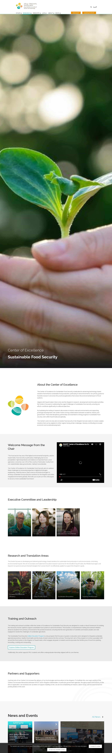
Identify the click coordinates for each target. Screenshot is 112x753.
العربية (95, 7)
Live (43, 13)
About (50, 13)
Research (26, 13)
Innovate (36, 13)
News (57, 13)
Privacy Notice (71, 746)
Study (18, 13)
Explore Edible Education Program (21, 647)
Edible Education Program (36, 636)
